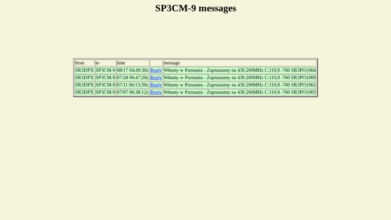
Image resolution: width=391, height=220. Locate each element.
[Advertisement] (195, 39)
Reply (156, 70)
